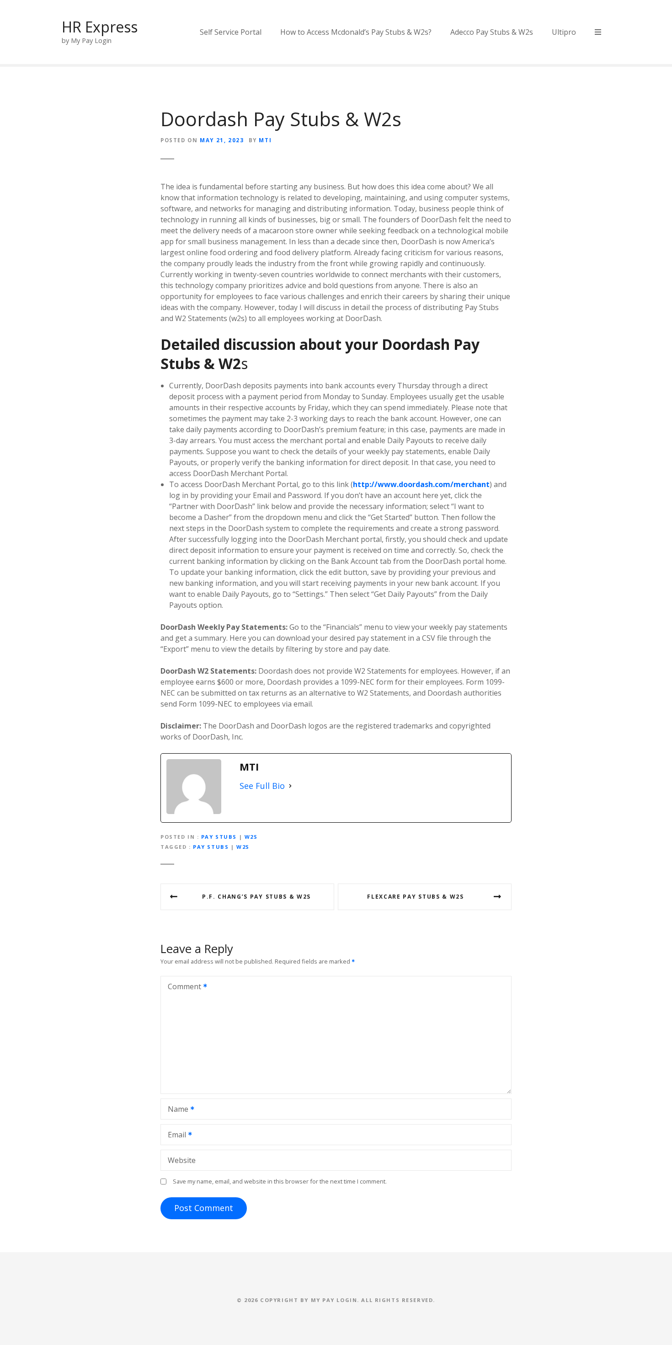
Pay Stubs (219, 836)
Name (175, 1110)
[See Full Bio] (290, 786)
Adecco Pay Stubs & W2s (491, 32)
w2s (243, 846)
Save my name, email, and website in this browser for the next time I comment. (280, 1181)
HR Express (100, 27)
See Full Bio (262, 785)
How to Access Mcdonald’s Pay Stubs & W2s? (356, 32)
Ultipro (564, 32)
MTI (265, 140)
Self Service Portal (230, 32)
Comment (182, 987)
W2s (251, 836)
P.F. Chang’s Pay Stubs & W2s (256, 896)
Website (182, 1160)
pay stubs (211, 846)
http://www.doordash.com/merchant (421, 484)
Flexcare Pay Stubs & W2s (415, 896)
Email (174, 1135)
